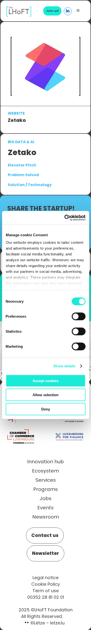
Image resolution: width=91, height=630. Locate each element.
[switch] (78, 316)
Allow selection (45, 395)
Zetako (17, 120)
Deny (45, 409)
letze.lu (57, 623)
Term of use (46, 591)
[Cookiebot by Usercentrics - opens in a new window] (64, 218)
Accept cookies (45, 380)
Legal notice (45, 578)
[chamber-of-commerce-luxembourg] (21, 429)
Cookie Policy (45, 584)
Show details (64, 366)
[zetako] (46, 66)
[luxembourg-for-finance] (69, 429)
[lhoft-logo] (19, 9)
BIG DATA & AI (21, 141)
